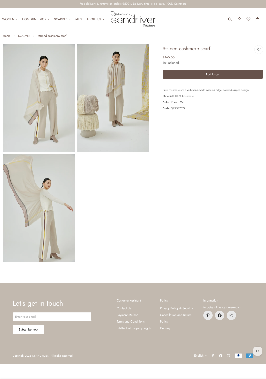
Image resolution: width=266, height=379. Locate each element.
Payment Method (127, 315)
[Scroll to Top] (258, 357)
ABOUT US (94, 19)
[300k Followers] (219, 315)
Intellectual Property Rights (134, 328)
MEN (78, 19)
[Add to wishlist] (258, 49)
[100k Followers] (231, 315)
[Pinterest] (208, 315)
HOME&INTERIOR (34, 19)
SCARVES (61, 19)
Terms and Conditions (130, 321)
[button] (257, 19)
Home (7, 36)
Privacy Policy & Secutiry (176, 308)
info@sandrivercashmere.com (222, 307)
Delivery (165, 328)
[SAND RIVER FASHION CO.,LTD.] (133, 19)
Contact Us (124, 308)
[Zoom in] (67, 52)
